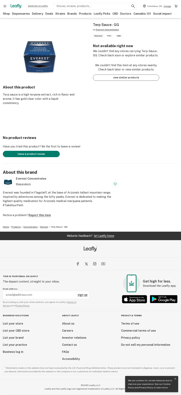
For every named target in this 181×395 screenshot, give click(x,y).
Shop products (23, 184)
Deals (49, 13)
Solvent (44, 227)
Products (85, 13)
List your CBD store (16, 330)
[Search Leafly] (133, 6)
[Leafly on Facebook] (78, 264)
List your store (13, 323)
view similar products (126, 77)
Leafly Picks (102, 13)
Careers (67, 330)
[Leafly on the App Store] (134, 299)
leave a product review (31, 154)
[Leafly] (16, 6)
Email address (10, 289)
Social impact (162, 13)
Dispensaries (21, 13)
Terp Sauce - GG (59, 227)
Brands (72, 13)
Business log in (13, 352)
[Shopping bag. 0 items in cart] (176, 6)
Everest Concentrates (107, 29)
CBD (115, 13)
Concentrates (30, 227)
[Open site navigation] (5, 6)
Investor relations (74, 337)
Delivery (37, 13)
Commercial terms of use (138, 330)
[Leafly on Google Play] (163, 299)
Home (6, 227)
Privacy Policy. (22, 305)
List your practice (15, 344)
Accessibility (71, 359)
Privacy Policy (146, 387)
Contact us (69, 344)
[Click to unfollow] (115, 184)
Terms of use (130, 323)
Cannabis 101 (142, 13)
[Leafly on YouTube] (103, 264)
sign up (82, 294)
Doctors (125, 13)
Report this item (39, 215)
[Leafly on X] (86, 264)
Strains (60, 13)
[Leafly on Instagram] (94, 264)
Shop (6, 13)
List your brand (13, 337)
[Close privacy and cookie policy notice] (175, 378)
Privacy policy (130, 337)
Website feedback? (90, 235)
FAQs (65, 352)
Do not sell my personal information (145, 344)
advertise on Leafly (38, 6)
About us (68, 323)
